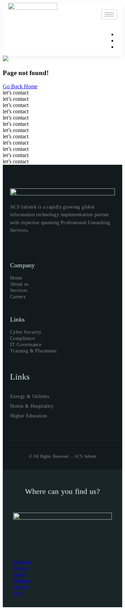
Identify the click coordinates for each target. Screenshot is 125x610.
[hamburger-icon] (109, 14)
